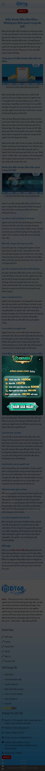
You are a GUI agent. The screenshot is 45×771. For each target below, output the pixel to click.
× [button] (40, 359)
